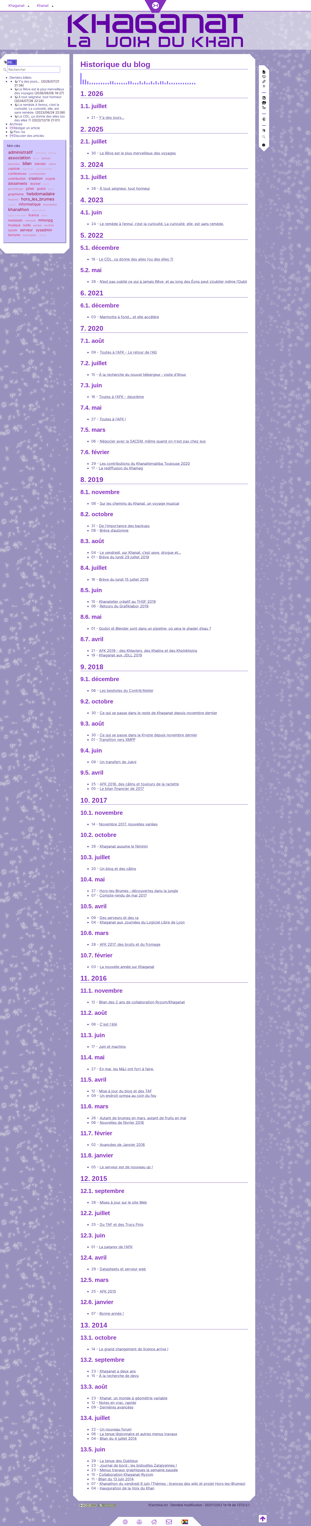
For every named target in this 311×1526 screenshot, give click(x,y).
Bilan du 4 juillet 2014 (118, 1438)
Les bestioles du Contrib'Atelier (126, 690)
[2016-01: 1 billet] (106, 82)
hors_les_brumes (37, 198)
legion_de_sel (39, 210)
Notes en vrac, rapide (117, 1402)
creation (35, 178)
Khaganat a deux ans (118, 1371)
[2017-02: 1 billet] (124, 82)
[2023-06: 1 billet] (188, 82)
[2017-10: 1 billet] (135, 82)
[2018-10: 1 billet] (147, 82)
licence (33, 215)
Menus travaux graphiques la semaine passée (139, 1470)
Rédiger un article (27, 128)
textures (14, 235)
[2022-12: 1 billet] (185, 82)
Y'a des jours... (29, 81)
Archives (16, 124)
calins (52, 164)
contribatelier (37, 173)
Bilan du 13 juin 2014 (116, 1479)
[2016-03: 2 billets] (110, 82)
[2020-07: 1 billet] (176, 82)
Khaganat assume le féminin (124, 846)
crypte (50, 178)
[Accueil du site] (154, 1521)
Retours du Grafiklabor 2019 (124, 606)
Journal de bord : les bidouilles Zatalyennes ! (138, 1465)
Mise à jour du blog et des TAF (125, 1091)
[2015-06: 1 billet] (99, 82)
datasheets (17, 183)
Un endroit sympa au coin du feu (128, 1095)
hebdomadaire (41, 193)
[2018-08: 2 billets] (144, 82)
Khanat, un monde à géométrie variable (133, 1398)
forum (46, 184)
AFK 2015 (108, 1291)
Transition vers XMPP (117, 739)
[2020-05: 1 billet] (172, 82)
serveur (26, 230)
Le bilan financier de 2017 (122, 788)
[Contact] (168, 1521)
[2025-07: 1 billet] (192, 82)
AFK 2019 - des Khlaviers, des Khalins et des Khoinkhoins (148, 650)
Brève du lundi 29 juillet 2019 (124, 557)
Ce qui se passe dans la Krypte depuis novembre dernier (148, 735)
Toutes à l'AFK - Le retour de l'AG (128, 352)
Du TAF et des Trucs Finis (121, 1224)
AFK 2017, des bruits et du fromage (130, 944)
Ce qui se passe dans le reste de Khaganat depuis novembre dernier (158, 713)
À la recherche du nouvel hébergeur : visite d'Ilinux (142, 374)
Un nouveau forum (116, 1429)
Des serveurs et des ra (119, 917)
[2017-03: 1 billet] (126, 82)
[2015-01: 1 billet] (92, 82)
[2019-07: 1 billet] (158, 82)
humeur (12, 204)
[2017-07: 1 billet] (133, 82)
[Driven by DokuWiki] (107, 1505)
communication (44, 169)
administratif (20, 152)
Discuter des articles (29, 136)
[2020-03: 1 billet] (169, 82)
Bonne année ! (111, 1313)
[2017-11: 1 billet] (137, 82)
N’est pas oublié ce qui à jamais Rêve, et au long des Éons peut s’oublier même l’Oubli (173, 281)
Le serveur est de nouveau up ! (126, 1167)
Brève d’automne (114, 530)
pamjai (37, 225)
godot (41, 188)
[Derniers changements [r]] (264, 98)
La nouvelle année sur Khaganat (127, 966)
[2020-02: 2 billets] (167, 82)
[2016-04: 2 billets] (112, 82)
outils (27, 225)
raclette (49, 225)
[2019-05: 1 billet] (153, 82)
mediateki (15, 220)
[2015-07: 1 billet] (101, 82)
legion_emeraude (17, 215)
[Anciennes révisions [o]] (264, 77)
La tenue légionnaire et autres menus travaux (138, 1434)
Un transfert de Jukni (118, 762)
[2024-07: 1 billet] (190, 82)
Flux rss (19, 132)
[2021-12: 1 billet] (181, 82)
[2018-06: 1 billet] (142, 82)
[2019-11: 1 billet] (165, 82)
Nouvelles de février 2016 (122, 1122)
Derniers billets (20, 77)
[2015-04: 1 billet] (96, 82)
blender (40, 164)
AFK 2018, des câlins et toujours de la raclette (139, 784)
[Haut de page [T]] (262, 1518)
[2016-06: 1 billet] (117, 82)
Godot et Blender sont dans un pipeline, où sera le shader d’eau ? (155, 628)
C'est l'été (108, 1024)
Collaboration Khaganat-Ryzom (126, 1474)
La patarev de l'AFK (116, 1247)
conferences (17, 173)
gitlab (30, 188)
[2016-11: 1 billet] (121, 82)
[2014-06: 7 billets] (81, 82)
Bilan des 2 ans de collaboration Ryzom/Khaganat (142, 1002)
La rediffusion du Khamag (121, 468)
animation (41, 153)
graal (51, 189)
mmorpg (45, 220)
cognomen (27, 169)
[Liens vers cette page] (264, 82)
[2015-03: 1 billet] (94, 82)
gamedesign (15, 188)
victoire (42, 235)
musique (14, 225)
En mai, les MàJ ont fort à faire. (126, 1069)
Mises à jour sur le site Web (123, 1202)
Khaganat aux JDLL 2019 (120, 655)
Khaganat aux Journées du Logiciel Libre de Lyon (142, 922)
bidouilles (14, 164)
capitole (14, 168)
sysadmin (44, 230)
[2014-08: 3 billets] (85, 82)
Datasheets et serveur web (123, 1269)
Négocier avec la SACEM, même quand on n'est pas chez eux (153, 441)
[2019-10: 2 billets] (162, 82)
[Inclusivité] (184, 1521)
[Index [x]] (264, 108)
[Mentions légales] (139, 1521)
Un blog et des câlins (118, 868)
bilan (27, 163)
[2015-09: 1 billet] (103, 82)
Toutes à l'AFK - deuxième (121, 396)
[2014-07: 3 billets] (83, 82)
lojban (44, 215)
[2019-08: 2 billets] (160, 82)
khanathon (18, 209)
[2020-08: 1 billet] (178, 82)
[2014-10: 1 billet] (90, 82)
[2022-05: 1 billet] (183, 82)
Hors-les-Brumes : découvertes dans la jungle (138, 890)
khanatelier (50, 204)
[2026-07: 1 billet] (194, 82)
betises (46, 158)
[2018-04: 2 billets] (140, 82)
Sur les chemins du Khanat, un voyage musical (139, 503)
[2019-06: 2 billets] (156, 82)
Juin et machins (112, 1046)
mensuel (30, 220)
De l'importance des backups (124, 525)
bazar (36, 158)
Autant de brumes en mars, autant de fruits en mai (143, 1118)
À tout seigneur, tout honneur (39, 97)
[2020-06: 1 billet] (174, 82)
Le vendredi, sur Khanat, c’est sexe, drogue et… (140, 552)
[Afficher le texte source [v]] (264, 72)
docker (35, 183)
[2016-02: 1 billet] (108, 82)
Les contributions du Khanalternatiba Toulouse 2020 (145, 463)
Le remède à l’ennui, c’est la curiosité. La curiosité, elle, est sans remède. (36, 108)
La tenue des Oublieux (119, 1460)
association (19, 157)
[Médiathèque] (264, 103)
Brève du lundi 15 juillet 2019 (123, 579)
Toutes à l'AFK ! (112, 419)
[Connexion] (264, 119)
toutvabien (29, 235)
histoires (13, 199)
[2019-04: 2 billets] (151, 82)
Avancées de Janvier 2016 (122, 1144)
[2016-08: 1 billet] (119, 82)
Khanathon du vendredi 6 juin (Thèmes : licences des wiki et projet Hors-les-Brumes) (172, 1483)
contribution (17, 178)
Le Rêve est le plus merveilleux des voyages (138, 153)
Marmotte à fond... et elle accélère (129, 317)
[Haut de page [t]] (264, 86)
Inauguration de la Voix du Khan (127, 1488)
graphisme (16, 194)
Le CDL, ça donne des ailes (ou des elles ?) (136, 259)
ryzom (12, 230)
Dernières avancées (116, 1407)
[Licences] (125, 1521)
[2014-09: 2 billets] (87, 82)
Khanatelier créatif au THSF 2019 (127, 601)
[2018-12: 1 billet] (149, 82)
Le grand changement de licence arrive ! (133, 1349)
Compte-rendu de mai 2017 (123, 895)
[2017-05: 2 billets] (131, 82)
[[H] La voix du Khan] (155, 30)
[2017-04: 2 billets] (128, 82)
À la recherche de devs (119, 1375)
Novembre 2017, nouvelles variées (128, 824)
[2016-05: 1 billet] (115, 82)
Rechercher (5, 69)
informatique (30, 204)
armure (52, 153)
